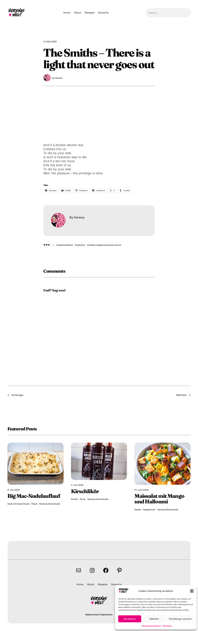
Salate (137, 509)
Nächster (181, 395)
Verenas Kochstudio (49, 503)
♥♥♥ (46, 245)
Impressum (167, 625)
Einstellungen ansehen (180, 619)
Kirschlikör (85, 491)
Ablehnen (154, 619)
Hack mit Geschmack (18, 503)
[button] (191, 591)
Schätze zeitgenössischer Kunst (104, 245)
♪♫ (53, 245)
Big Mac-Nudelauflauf (33, 496)
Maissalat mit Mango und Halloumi (159, 498)
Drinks (74, 499)
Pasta (34, 503)
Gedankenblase (64, 245)
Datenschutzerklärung (151, 625)
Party (82, 499)
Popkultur (80, 245)
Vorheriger (17, 395)
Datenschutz (92, 614)
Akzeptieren (130, 619)
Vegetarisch (149, 509)
